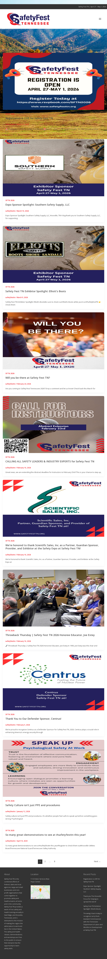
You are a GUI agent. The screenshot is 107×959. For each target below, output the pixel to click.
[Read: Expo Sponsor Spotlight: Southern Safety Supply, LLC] (53, 167)
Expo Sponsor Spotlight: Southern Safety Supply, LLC (37, 204)
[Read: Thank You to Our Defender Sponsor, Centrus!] (53, 681)
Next (97, 861)
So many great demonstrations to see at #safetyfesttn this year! (45, 834)
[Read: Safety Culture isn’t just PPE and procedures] (53, 768)
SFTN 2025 (9, 830)
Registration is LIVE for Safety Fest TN (29, 118)
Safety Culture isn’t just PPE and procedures (32, 805)
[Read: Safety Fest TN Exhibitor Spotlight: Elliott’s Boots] (53, 254)
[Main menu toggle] (100, 19)
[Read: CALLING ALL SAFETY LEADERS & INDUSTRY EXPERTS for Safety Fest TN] (53, 424)
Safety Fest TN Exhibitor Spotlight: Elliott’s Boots (35, 291)
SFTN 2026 (9, 114)
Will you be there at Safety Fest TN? (27, 377)
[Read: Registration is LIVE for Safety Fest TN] (53, 81)
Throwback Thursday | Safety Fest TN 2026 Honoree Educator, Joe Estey (50, 635)
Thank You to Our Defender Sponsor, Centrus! (33, 718)
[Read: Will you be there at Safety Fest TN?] (53, 340)
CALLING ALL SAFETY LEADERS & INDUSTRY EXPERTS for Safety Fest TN (49, 461)
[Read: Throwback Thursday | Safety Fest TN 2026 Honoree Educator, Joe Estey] (53, 598)
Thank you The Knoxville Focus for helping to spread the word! (92, 899)
